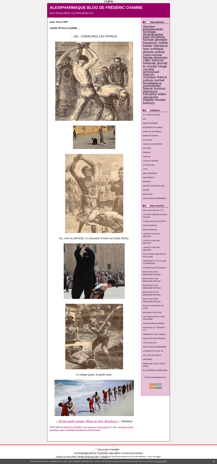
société (148, 69)
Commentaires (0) (104, 427)
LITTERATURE (149, 165)
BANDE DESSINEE (150, 123)
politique (157, 49)
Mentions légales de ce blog (88, 457)
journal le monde (155, 64)
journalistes (152, 86)
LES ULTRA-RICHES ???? (153, 210)
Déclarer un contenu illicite (66, 457)
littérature (160, 46)
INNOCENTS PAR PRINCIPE (154, 338)
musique (149, 77)
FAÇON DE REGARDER (152, 144)
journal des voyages (125, 427)
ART (144, 119)
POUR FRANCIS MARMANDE (154, 347)
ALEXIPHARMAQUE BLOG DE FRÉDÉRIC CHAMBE (96, 8)
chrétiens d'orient (93, 430)
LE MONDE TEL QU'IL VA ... (154, 351)
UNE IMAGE (148, 359)
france (148, 88)
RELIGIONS (147, 194)
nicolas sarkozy (154, 101)
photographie (153, 34)
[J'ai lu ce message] (214, 461)
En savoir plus (161, 461)
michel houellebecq (153, 81)
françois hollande (153, 61)
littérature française (150, 93)
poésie (160, 52)
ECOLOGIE (147, 140)
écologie (149, 32)
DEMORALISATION (150, 136)
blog (158, 457)
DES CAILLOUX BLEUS (152, 355)
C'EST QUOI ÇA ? (150, 343)
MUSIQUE (147, 182)
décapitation (54, 430)
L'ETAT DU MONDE (150, 161)
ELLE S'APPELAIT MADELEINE (155, 370)
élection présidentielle (153, 28)
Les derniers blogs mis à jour (85, 453)
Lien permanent (90, 427)
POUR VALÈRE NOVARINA (153, 323)
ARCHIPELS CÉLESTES (152, 312)
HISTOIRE (147, 148)
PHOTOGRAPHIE (150, 225)
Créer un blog (103, 449)
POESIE (146, 190)
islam (162, 94)
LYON (145, 169)
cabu (147, 60)
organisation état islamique (76, 430)
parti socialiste (154, 37)
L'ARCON (146, 157)
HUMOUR (147, 152)
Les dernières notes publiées (109, 453)
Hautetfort (115, 449)
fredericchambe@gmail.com (155, 377)
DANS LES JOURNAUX (152, 132)
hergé (162, 66)
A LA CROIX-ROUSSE (151, 115)
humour (159, 88)
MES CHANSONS (150, 173)
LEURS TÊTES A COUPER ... (64, 28)
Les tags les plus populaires (132, 453)
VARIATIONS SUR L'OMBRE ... (155, 334)
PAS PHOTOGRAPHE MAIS (154, 186)
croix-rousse (152, 55)
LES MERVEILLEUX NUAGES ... (155, 268)
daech (62, 430)
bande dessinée (155, 58)
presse (148, 52)
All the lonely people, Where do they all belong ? (88, 421)
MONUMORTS (149, 177)
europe (148, 39)
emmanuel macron (151, 73)
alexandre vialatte (150, 98)
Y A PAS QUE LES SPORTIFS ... (155, 221)
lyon (146, 49)
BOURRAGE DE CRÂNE (152, 127)
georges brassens (155, 41)
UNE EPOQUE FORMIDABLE (154, 198)
